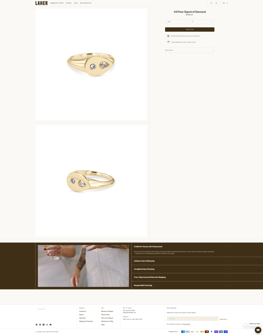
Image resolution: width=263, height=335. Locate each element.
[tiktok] (47, 324)
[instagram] (43, 324)
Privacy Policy (186, 324)
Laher (43, 331)
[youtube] (50, 324)
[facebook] (36, 324)
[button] (216, 3)
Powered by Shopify (53, 331)
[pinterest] (40, 324)
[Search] (211, 3)
